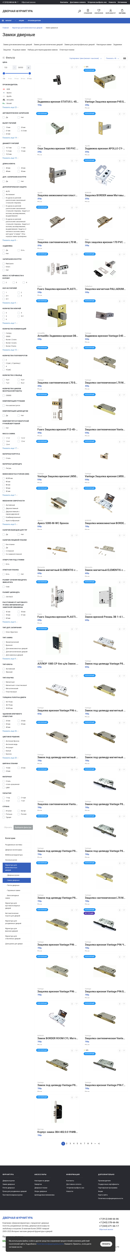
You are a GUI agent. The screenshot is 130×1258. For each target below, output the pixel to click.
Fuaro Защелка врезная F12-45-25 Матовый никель (57, 429)
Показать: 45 (111, 58)
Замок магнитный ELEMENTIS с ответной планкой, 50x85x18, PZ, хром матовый (105, 570)
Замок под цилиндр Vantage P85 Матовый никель (57, 851)
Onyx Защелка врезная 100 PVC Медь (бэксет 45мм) (57, 148)
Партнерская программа (107, 1188)
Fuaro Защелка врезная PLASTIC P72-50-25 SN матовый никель (57, 616)
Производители (34, 20)
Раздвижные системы (13, 845)
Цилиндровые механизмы (44, 1195)
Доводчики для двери (14, 944)
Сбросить (8, 827)
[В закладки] (76, 67)
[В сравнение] (72, 67)
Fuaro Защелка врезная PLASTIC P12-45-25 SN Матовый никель (57, 289)
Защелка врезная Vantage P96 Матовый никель (57, 991)
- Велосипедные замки (12, 897)
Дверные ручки (9, 1181)
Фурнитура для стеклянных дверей (12, 937)
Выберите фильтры (23, 827)
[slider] (3, 73)
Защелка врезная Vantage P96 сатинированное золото (57, 710)
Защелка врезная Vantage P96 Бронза (105, 991)
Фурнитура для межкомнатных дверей (11, 867)
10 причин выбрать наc (97, 2)
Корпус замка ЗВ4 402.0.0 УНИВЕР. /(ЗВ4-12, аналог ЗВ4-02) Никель (57, 1132)
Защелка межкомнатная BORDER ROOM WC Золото (105, 523)
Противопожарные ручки (12, 1195)
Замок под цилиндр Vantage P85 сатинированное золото (105, 663)
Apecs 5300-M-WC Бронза (53, 523)
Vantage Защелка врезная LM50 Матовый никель (105, 476)
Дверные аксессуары (13, 850)
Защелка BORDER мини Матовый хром (105, 195)
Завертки (38, 1184)
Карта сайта (103, 1195)
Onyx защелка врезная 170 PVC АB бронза (105, 242)
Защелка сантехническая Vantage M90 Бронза (105, 1038)
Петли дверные (9, 1188)
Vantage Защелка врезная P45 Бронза (105, 101)
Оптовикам (122, 2)
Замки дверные (9, 1184)
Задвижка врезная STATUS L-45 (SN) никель (57, 101)
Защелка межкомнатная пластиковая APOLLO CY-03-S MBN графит (57, 195)
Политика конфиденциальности (110, 1198)
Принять (106, 1244)
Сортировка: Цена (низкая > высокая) (84, 58)
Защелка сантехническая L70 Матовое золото (105, 897)
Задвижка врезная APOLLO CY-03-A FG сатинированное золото (105, 148)
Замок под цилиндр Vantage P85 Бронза (57, 1085)
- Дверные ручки (12, 875)
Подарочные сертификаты (108, 1184)
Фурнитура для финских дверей (11, 930)
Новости (112, 2)
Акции (21, 20)
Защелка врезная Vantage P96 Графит (105, 1085)
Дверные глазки (40, 1188)
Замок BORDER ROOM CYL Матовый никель (57, 1038)
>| (99, 1143)
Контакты (64, 2)
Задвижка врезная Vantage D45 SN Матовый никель (105, 335)
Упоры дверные (40, 1191)
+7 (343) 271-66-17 (109, 1226)
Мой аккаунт (111, 13)
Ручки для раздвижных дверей (15, 1191)
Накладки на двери (41, 1181)
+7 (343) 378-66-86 (109, 1222)
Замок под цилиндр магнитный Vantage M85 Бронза (105, 757)
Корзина (122, 13)
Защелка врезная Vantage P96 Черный (105, 944)
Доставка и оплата (78, 2)
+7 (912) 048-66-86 (9, 2)
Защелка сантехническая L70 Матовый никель (105, 382)
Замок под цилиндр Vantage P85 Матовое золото (57, 897)
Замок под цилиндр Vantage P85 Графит (105, 851)
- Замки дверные (12, 880)
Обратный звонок (29, 2)
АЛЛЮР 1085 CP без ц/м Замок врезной (57, 663)
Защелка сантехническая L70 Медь (57, 242)
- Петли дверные (12, 885)
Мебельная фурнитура (14, 855)
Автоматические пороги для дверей (12, 914)
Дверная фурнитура (18, 11)
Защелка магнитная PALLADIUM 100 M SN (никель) (105, 289)
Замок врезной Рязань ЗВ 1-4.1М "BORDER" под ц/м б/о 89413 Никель (105, 616)
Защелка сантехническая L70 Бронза (57, 382)
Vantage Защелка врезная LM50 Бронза (57, 476)
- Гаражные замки (12, 890)
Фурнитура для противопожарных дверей (12, 905)
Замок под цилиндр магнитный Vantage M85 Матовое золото (105, 710)
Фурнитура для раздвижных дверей (13, 922)
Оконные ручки (11, 860)
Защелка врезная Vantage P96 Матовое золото (57, 944)
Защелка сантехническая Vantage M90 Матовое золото (105, 429)
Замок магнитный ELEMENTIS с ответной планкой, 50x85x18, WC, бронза (57, 570)
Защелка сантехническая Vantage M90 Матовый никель (57, 804)
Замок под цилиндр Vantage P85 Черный (105, 804)
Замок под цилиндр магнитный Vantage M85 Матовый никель (57, 757)
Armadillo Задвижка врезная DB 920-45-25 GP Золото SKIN (57, 335)
